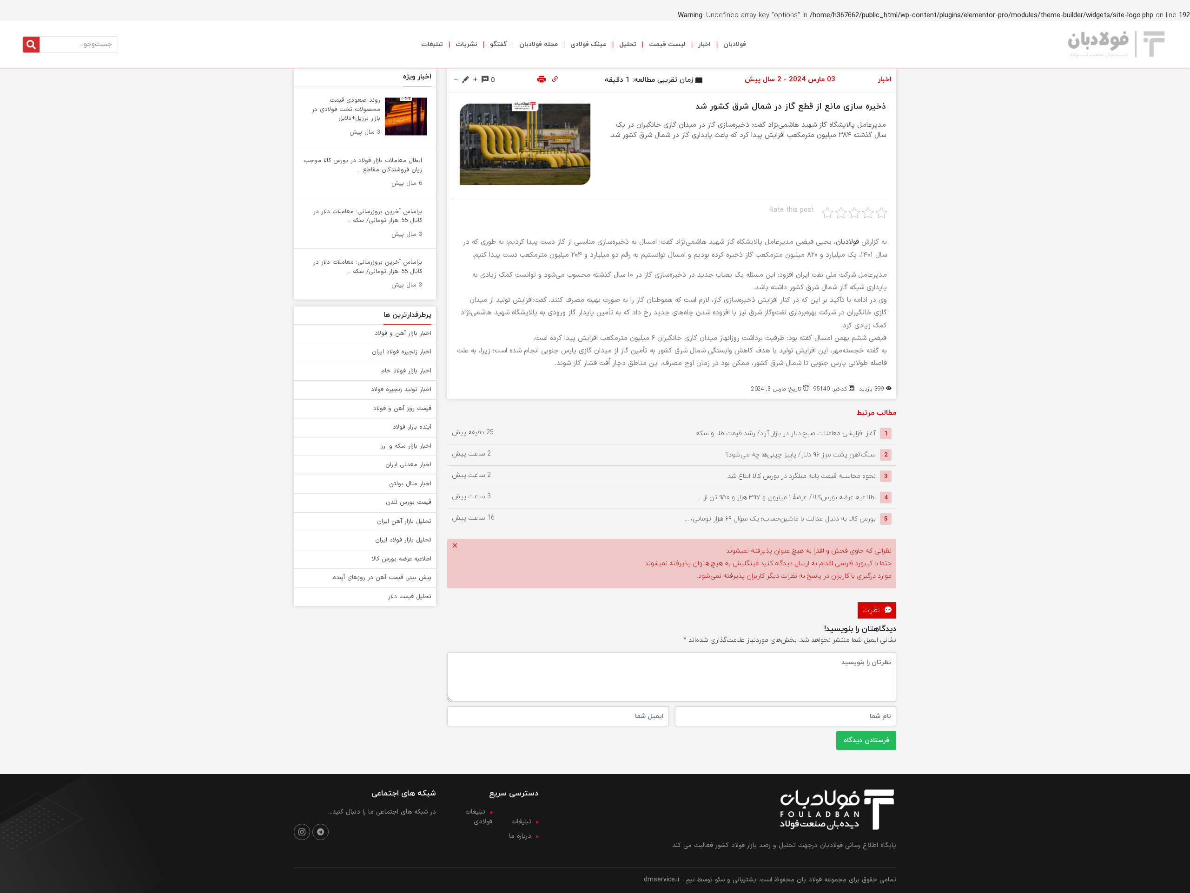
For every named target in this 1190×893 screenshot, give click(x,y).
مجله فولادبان (538, 44)
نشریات (466, 44)
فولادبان (734, 44)
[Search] (31, 44)
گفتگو (498, 44)
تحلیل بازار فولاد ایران (403, 540)
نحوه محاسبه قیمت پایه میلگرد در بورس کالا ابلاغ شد (801, 476)
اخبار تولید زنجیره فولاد (401, 389)
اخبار (704, 44)
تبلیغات (432, 44)
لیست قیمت (667, 44)
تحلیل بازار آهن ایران (404, 521)
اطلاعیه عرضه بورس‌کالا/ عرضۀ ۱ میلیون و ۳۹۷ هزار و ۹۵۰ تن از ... (786, 497)
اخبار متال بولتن (410, 484)
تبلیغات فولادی (478, 817)
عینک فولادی (588, 44)
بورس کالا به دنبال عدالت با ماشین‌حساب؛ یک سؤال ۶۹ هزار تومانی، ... (780, 519)
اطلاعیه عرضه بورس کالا (401, 559)
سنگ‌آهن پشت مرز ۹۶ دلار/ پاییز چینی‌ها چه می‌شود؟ (800, 454)
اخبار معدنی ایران (408, 464)
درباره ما (520, 836)
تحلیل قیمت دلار (409, 596)
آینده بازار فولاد (412, 427)
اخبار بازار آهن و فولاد (403, 333)
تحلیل (627, 44)
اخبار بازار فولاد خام (406, 371)
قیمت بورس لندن (408, 502)
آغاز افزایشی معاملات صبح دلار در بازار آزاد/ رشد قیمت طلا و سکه (786, 433)
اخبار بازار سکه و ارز (406, 446)
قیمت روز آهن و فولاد (402, 408)
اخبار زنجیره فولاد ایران (401, 352)
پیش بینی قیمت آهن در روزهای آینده (382, 577)
